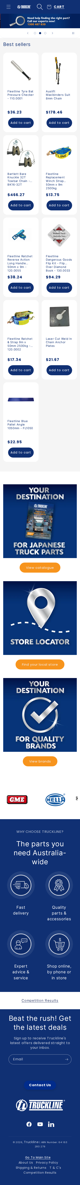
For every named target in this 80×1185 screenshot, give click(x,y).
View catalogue (40, 567)
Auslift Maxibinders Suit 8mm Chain (58, 95)
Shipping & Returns (31, 1168)
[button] (8, 7)
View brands (40, 761)
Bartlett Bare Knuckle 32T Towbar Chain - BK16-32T (18, 177)
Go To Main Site (38, 1157)
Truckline (31, 1142)
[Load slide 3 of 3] (45, 33)
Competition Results (40, 1172)
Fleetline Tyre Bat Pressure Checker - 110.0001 (20, 95)
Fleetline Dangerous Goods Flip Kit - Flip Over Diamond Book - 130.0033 (59, 259)
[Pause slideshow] (75, 33)
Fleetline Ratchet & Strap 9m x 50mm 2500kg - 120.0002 (19, 342)
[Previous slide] (27, 33)
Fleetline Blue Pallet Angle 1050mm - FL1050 (20, 424)
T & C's (55, 1168)
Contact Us (40, 1085)
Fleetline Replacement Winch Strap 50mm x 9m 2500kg (55, 177)
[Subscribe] (66, 1059)
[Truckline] (24, 7)
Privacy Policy (47, 1162)
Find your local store (40, 664)
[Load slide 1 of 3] (35, 33)
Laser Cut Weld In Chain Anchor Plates (59, 342)
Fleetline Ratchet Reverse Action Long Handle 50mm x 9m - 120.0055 (19, 259)
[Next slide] (52, 33)
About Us (26, 1162)
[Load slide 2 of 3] (40, 33)
